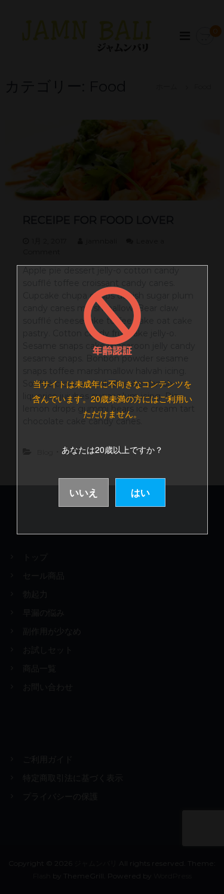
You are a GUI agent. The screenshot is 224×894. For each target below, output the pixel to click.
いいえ (83, 492)
